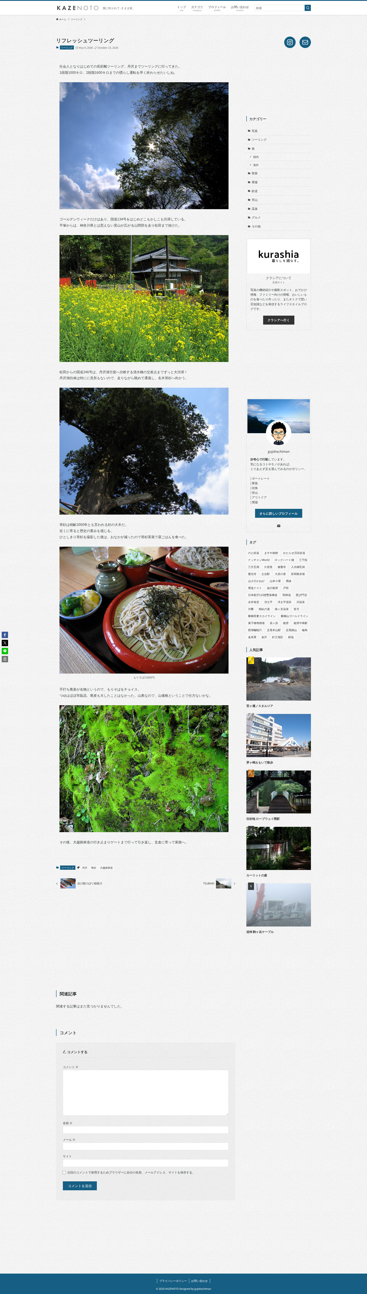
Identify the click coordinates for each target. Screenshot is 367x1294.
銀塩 (291, 637)
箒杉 (93, 867)
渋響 (251, 609)
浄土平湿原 (284, 602)
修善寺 (282, 567)
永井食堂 (253, 602)
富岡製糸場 (298, 574)
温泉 (255, 208)
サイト (67, 1156)
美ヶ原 (274, 623)
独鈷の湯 (264, 609)
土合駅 (265, 574)
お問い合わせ (199, 1281)
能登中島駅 (301, 623)
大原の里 (280, 574)
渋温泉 (300, 602)
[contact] (279, 526)
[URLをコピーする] (5, 659)
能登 (286, 623)
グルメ (256, 217)
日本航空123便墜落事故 (262, 595)
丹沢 (84, 867)
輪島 (305, 630)
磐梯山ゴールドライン (294, 616)
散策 (255, 173)
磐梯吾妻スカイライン (262, 616)
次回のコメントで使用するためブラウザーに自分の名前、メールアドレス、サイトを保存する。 (131, 1172)
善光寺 (252, 574)
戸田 (286, 588)
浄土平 (268, 602)
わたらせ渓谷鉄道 (294, 553)
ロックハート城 (284, 560)
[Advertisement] (145, 940)
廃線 (288, 581)
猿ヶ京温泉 (282, 609)
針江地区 (277, 637)
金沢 (264, 637)
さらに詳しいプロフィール (279, 513)
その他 (256, 226)
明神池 (286, 595)
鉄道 (255, 191)
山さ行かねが (256, 581)
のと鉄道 (253, 553)
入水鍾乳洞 (298, 567)
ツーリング (67, 47)
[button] (5, 635)
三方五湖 (253, 567)
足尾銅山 (291, 630)
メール (69, 1139)
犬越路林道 (106, 867)
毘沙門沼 (301, 595)
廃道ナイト (255, 588)
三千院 (303, 560)
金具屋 (252, 637)
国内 (256, 157)
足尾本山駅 (274, 630)
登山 (255, 199)
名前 (67, 1123)
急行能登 (272, 588)
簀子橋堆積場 (256, 623)
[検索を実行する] (308, 8)
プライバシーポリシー (173, 1281)
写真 (255, 131)
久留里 (268, 567)
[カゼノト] (77, 7)
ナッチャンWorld (259, 560)
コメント (70, 1066)
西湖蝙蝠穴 (255, 630)
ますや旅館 (271, 553)
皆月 (296, 609)
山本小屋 (275, 581)
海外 (256, 165)
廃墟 (255, 182)
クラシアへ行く (279, 320)
